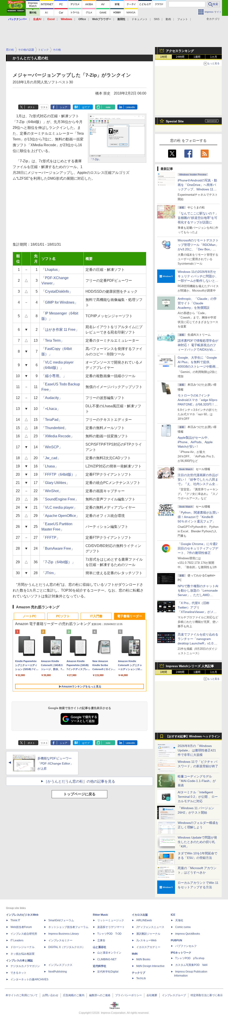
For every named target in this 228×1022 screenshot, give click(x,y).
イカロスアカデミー (148, 947)
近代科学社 (99, 966)
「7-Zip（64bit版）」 (58, 562)
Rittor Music (100, 914)
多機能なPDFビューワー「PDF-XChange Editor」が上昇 (55, 763)
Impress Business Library (63, 933)
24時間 (180, 56)
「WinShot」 (51, 491)
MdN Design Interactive (150, 966)
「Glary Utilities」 (55, 483)
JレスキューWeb (146, 940)
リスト (44, 107)
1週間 (196, 56)
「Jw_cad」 (51, 458)
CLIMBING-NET (106, 959)
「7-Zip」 (95, 159)
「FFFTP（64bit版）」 (59, 474)
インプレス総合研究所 (23, 933)
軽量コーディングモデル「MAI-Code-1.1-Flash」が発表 (197, 781)
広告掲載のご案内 (73, 995)
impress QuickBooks (187, 933)
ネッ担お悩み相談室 (22, 953)
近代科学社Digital (107, 971)
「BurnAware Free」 (58, 548)
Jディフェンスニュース (150, 927)
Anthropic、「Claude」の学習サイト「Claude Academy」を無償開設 (197, 303)
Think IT (15, 920)
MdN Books (143, 959)
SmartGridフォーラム (61, 920)
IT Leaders (16, 940)
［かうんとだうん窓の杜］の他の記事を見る (79, 781)
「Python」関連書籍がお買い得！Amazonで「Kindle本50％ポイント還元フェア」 (198, 517)
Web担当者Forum (21, 927)
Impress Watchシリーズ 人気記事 (190, 666)
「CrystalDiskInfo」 (57, 291)
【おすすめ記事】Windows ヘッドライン (193, 736)
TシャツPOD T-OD (109, 933)
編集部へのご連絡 (99, 995)
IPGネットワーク (181, 952)
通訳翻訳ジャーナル (148, 933)
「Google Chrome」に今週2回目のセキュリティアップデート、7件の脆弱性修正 (198, 548)
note (108, 107)
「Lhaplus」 (51, 269)
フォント (182, 19)
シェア (63, 107)
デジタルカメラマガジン (25, 966)
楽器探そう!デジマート (111, 927)
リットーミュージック (110, 920)
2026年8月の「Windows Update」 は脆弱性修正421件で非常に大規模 (197, 750)
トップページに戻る (79, 794)
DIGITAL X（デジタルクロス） (66, 947)
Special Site (175, 121)
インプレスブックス (60, 964)
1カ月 (213, 56)
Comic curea (183, 927)
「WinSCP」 (51, 447)
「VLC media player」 (59, 507)
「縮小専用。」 (53, 376)
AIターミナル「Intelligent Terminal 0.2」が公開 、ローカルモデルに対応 (198, 796)
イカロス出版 (140, 914)
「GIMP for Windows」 (59, 302)
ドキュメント (140, 19)
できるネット (18, 972)
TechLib (141, 978)
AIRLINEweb (144, 920)
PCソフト (63, 616)
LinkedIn (130, 107)
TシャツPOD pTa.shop (189, 958)
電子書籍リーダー (129, 616)
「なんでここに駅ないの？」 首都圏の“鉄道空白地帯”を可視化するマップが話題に (199, 218)
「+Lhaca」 (50, 409)
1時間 (163, 56)
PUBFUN (176, 940)
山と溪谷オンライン (109, 952)
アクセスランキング (180, 51)
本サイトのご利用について (22, 995)
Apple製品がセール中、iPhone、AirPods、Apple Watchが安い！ (195, 442)
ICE (173, 914)
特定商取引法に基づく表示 (207, 995)
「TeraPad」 (51, 420)
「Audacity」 (51, 398)
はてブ (86, 107)
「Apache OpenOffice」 (60, 516)
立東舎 (101, 940)
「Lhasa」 (49, 466)
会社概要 (152, 995)
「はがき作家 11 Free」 (60, 329)
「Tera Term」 (52, 340)
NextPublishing (57, 971)
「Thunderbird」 (54, 428)
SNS (156, 19)
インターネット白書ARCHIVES (29, 979)
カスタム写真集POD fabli (191, 964)
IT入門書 (96, 616)
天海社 (179, 920)
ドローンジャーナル (22, 947)
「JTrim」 (49, 573)
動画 (168, 19)
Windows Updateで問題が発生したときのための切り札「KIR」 (197, 842)
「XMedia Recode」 (57, 436)
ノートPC (29, 616)
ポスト (31, 107)
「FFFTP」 (50, 537)
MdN (135, 953)
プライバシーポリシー (128, 995)
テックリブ (138, 972)
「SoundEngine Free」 (60, 499)
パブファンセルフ (186, 946)
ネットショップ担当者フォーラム (68, 927)
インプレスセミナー (60, 940)
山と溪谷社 (99, 947)
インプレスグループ (174, 995)
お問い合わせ (50, 995)
